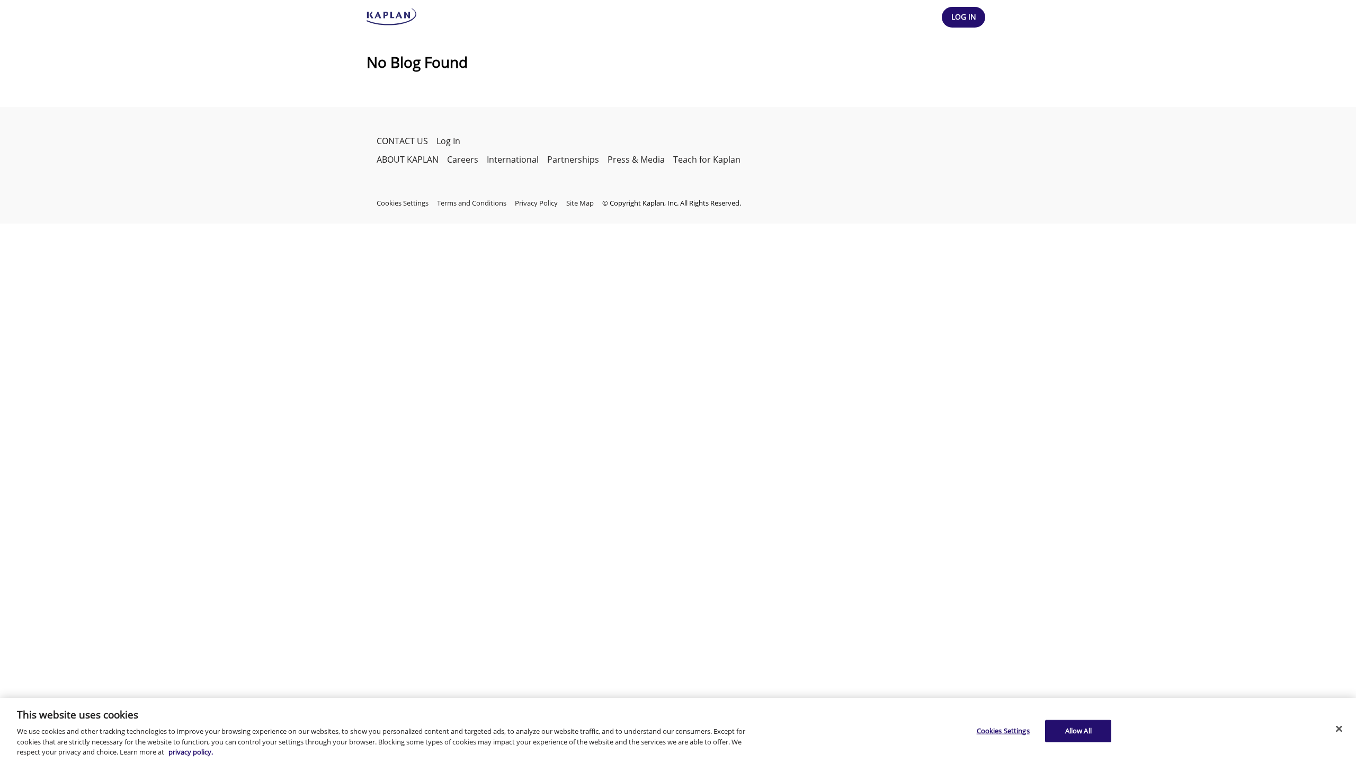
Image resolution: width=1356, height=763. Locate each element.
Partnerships (573, 159)
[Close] (1339, 729)
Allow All (1078, 730)
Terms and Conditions (471, 203)
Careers (462, 159)
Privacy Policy (536, 203)
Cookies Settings (1003, 730)
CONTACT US (402, 141)
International (513, 159)
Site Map (580, 203)
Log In (448, 141)
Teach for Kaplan (707, 159)
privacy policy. (190, 752)
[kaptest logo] (392, 16)
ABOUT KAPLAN (408, 159)
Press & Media (636, 159)
